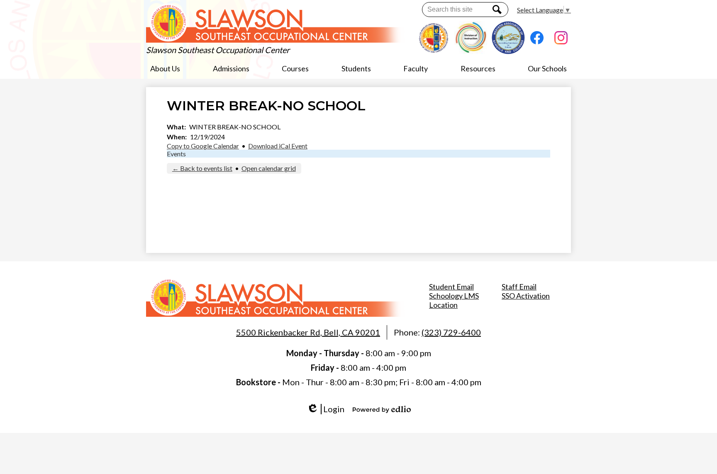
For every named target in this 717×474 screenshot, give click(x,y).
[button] (165, 68)
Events (176, 154)
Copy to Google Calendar (203, 146)
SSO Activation (526, 295)
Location (443, 304)
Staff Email (519, 286)
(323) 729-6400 (451, 332)
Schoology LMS (454, 295)
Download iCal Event (277, 146)
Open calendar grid (268, 168)
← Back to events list (202, 168)
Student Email (451, 286)
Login (328, 409)
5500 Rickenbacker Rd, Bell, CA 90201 (308, 332)
